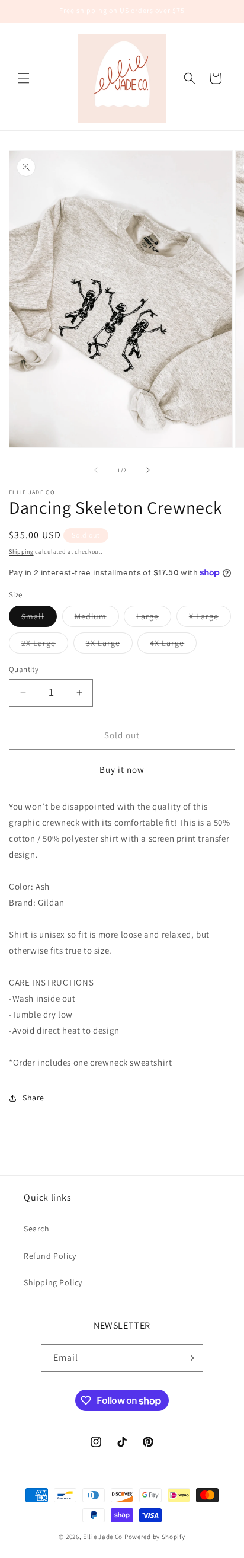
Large (153, 618)
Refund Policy (50, 1255)
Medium (97, 618)
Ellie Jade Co (103, 1537)
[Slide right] (148, 470)
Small (39, 618)
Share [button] (33, 1097)
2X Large (44, 645)
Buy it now (122, 769)
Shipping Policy (53, 1282)
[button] (24, 78)
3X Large (109, 645)
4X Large (173, 645)
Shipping (21, 551)
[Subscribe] (189, 1358)
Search (37, 1228)
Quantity (23, 669)
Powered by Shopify (154, 1537)
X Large (210, 618)
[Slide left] (96, 470)
